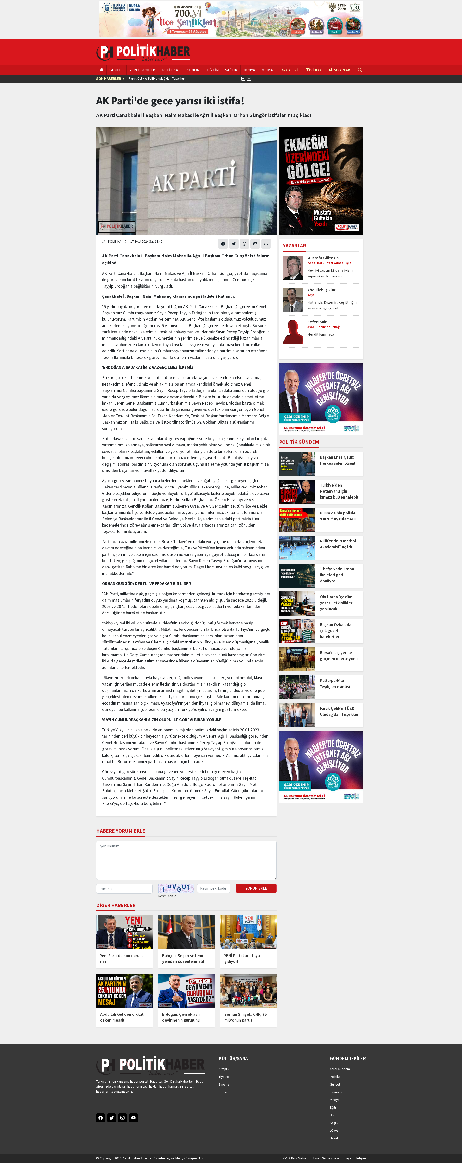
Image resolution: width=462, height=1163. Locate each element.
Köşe (310, 295)
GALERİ (291, 69)
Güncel (335, 1084)
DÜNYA (249, 69)
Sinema (224, 1084)
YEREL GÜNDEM (143, 69)
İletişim (360, 1158)
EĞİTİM (213, 69)
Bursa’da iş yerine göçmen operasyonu (339, 655)
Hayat (334, 1138)
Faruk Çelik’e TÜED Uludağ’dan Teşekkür (157, 78)
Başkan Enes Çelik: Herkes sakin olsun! (337, 460)
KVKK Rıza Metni (294, 1158)
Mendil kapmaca (320, 334)
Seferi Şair (317, 322)
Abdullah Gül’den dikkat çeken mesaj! (122, 1017)
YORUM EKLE (256, 888)
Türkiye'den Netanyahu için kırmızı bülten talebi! (339, 491)
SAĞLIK (231, 69)
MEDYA (267, 69)
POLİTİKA (170, 69)
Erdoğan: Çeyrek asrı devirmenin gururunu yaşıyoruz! (181, 1017)
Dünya (334, 1130)
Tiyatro (224, 1076)
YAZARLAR (341, 69)
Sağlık (334, 1123)
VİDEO (315, 69)
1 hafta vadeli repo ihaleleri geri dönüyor (337, 575)
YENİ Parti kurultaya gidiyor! (242, 958)
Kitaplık (224, 1069)
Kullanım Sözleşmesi (324, 1158)
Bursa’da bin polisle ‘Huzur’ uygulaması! (338, 516)
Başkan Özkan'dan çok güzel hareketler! (336, 630)
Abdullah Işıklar (321, 290)
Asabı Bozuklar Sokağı (323, 327)
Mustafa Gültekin (323, 258)
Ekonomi (336, 1092)
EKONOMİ (192, 69)
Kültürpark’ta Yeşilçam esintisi (335, 683)
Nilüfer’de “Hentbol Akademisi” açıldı (338, 544)
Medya (335, 1100)
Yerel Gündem (340, 1069)
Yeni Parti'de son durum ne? (121, 958)
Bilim (333, 1115)
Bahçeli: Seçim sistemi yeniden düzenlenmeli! (183, 958)
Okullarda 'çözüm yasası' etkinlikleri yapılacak (336, 602)
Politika (335, 1076)
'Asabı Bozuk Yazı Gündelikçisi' (330, 263)
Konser (224, 1092)
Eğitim (334, 1107)
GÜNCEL (116, 69)
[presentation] (243, 79)
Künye (347, 1158)
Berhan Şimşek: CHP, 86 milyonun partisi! (245, 1017)
